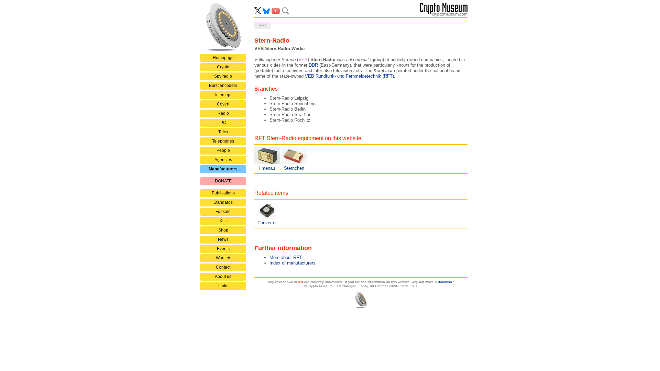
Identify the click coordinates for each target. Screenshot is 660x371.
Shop (223, 230)
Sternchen (294, 168)
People (223, 150)
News (223, 239)
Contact (223, 267)
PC (223, 122)
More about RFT (286, 257)
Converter (267, 222)
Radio (223, 113)
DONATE (223, 181)
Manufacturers (223, 169)
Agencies (223, 159)
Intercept (223, 94)
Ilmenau (267, 168)
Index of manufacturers (293, 263)
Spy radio (223, 76)
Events (223, 248)
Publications (223, 193)
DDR (313, 65)
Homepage (223, 57)
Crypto (223, 67)
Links (223, 285)
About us (223, 276)
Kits (223, 220)
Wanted (223, 258)
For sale (223, 211)
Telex (223, 132)
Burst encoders (223, 85)
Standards (223, 202)
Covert (223, 104)
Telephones (223, 141)
